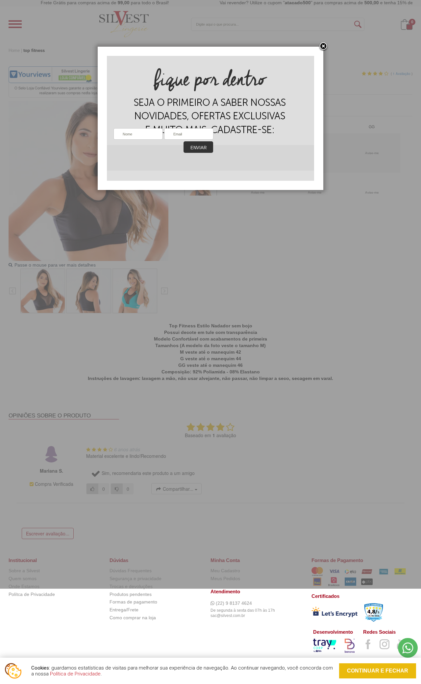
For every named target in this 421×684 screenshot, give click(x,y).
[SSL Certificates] (334, 613)
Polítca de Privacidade (32, 594)
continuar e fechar (377, 670)
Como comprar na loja (133, 617)
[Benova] (351, 647)
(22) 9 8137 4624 (233, 603)
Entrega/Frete (124, 609)
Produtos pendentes (131, 594)
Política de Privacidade (75, 674)
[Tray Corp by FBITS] (325, 646)
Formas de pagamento (133, 601)
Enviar (198, 147)
